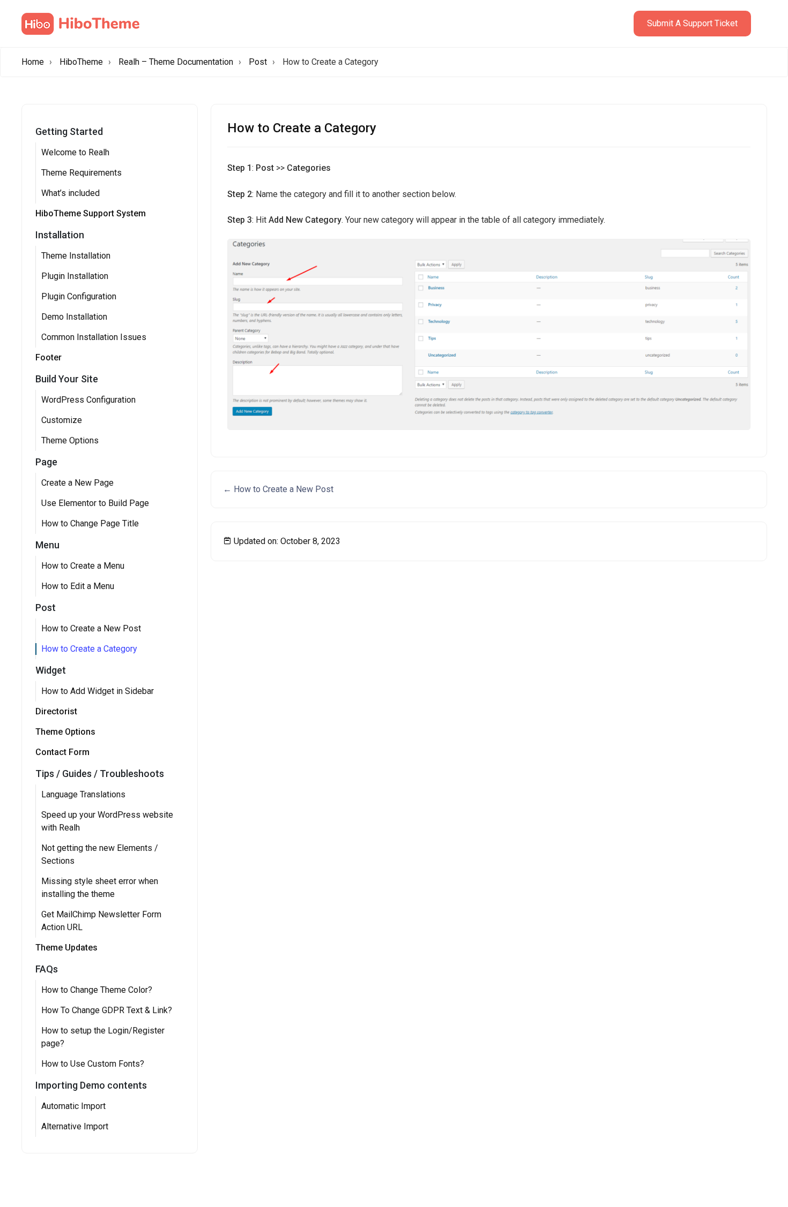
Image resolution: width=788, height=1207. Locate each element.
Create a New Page (77, 483)
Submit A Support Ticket (692, 23)
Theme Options (70, 440)
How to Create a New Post (91, 628)
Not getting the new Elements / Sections (99, 854)
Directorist (56, 711)
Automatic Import (73, 1106)
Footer (48, 357)
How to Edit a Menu (77, 586)
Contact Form (62, 752)
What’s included (70, 193)
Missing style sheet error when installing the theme (99, 887)
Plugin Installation (74, 276)
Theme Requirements (81, 173)
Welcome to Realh (75, 152)
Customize (61, 420)
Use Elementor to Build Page (95, 503)
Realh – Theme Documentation (175, 62)
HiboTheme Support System (90, 213)
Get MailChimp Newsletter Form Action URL (101, 920)
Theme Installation (75, 256)
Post (258, 62)
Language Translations (83, 794)
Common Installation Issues (93, 337)
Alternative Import (74, 1126)
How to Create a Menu (82, 566)
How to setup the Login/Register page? (103, 1036)
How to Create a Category (89, 649)
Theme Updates (66, 947)
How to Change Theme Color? (96, 990)
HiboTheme (81, 62)
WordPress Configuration (88, 400)
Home (32, 62)
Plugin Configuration (78, 296)
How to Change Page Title (90, 523)
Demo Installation (74, 317)
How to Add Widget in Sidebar (97, 691)
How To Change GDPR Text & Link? (106, 1010)
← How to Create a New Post (278, 489)
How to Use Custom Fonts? (92, 1064)
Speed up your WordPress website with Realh (107, 821)
